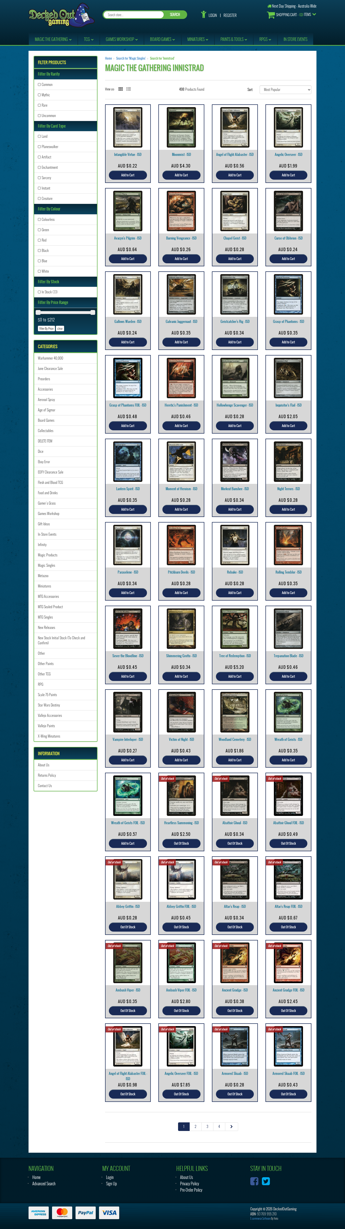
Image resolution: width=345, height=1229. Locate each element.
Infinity (42, 544)
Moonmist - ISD (181, 154)
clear (60, 328)
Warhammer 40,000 (50, 358)
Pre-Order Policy (191, 1190)
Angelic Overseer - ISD (288, 154)
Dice (40, 451)
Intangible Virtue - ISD (127, 154)
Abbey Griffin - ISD (128, 906)
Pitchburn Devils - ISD (181, 572)
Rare (44, 105)
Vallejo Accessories (50, 715)
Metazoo (43, 575)
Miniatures (44, 586)
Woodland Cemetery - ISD (235, 739)
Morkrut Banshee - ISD (235, 488)
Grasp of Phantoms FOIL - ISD (127, 405)
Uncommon (49, 115)
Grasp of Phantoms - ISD (288, 321)
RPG (40, 684)
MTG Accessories (48, 596)
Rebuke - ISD (235, 572)
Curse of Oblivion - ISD (289, 238)
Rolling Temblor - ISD (289, 572)
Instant (46, 188)
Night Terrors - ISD (288, 488)
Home (108, 58)
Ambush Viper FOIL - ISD (181, 990)
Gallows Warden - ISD (127, 321)
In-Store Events (47, 534)
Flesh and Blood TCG (50, 482)
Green (45, 229)
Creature (47, 198)
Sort (250, 89)
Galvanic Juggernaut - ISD (181, 321)
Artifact (46, 157)
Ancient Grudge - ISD (235, 990)
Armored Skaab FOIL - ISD (289, 1073)
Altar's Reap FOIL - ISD (288, 906)
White (45, 271)
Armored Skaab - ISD (235, 1073)
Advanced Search (44, 1184)
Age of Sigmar (46, 410)
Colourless (48, 219)
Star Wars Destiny (49, 705)
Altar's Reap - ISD (235, 906)
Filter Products (52, 62)
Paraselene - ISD (128, 572)
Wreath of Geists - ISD (288, 739)
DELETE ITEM (45, 441)
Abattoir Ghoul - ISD (235, 822)
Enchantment (50, 167)
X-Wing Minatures (49, 736)
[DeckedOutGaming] (62, 14)
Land (44, 136)
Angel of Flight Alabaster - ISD (235, 154)
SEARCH (175, 14)
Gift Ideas (44, 524)
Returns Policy (47, 775)
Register (230, 15)
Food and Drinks (48, 492)
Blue (44, 261)
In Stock (50, 292)
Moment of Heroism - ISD (181, 488)
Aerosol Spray (46, 399)
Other (41, 653)
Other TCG (44, 674)
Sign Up (111, 1184)
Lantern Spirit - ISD (128, 488)
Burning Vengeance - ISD (181, 238)
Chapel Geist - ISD (235, 238)
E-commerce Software (260, 1218)
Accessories (45, 389)
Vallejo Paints (46, 725)
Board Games (46, 420)
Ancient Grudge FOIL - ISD (288, 990)
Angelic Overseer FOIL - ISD (181, 1073)
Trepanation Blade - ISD (288, 655)
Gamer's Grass (47, 503)
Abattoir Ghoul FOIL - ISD (288, 822)
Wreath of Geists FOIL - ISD (128, 822)
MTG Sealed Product (50, 606)
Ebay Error (44, 461)
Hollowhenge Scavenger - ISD (235, 405)
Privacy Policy (189, 1184)
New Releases (46, 627)
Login (213, 15)
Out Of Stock (181, 843)
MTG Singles (45, 617)
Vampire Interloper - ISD (128, 739)
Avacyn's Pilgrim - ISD (127, 238)
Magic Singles (46, 565)
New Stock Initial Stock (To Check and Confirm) (61, 640)
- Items (293, 14)
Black (45, 250)
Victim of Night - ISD (181, 739)
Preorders (44, 379)
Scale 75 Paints (47, 694)
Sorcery (46, 177)
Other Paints (46, 663)
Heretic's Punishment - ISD (181, 405)
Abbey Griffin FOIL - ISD (181, 906)
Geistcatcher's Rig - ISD (235, 321)
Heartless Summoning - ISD (181, 822)
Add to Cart (127, 175)
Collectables (45, 430)
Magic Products (47, 555)
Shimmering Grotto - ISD (181, 655)
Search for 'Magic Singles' (131, 58)
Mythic (46, 95)
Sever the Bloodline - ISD (127, 655)
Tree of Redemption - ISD (235, 655)
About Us (43, 765)
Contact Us (45, 785)
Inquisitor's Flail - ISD (289, 405)
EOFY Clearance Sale (50, 472)
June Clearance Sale (50, 368)
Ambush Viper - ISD (128, 990)
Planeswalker (50, 146)
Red (44, 240)
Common (47, 84)
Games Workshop (48, 513)
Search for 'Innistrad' (162, 58)
